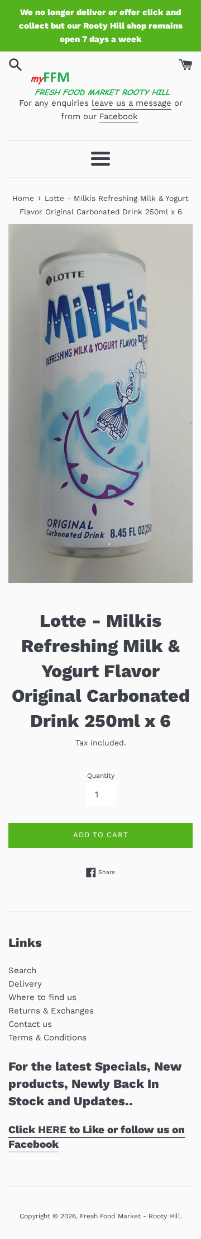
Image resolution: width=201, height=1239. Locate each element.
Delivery (25, 984)
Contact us (30, 1024)
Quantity (100, 776)
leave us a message (131, 103)
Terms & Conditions (47, 1037)
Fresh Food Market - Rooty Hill (130, 1216)
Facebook (118, 116)
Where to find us (42, 997)
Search (22, 970)
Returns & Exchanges (51, 1011)
